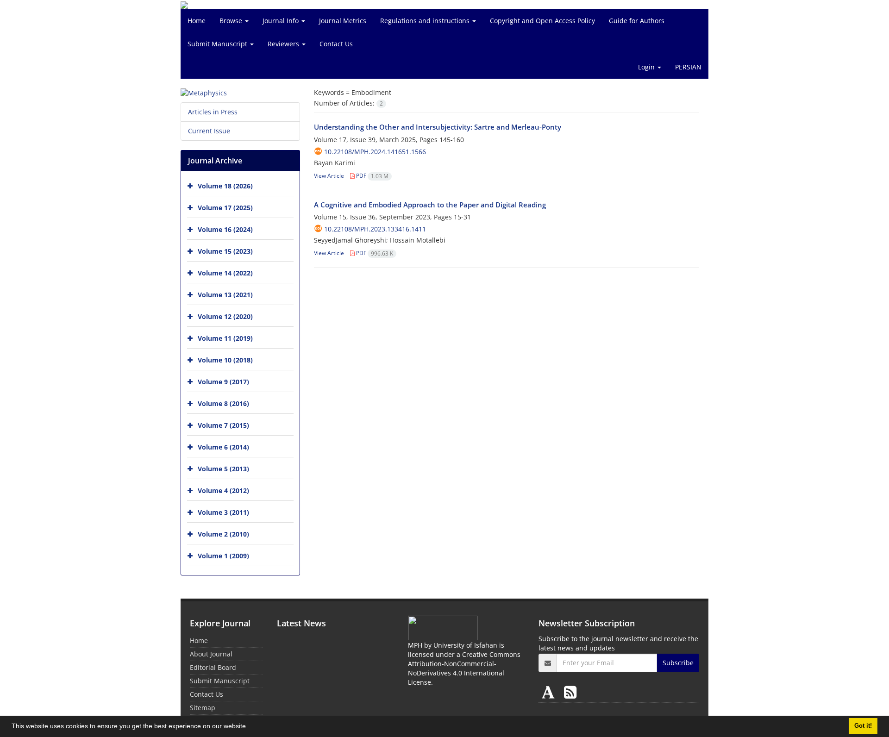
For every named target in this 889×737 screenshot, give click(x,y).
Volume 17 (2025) (225, 207)
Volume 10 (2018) (225, 360)
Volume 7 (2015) (223, 425)
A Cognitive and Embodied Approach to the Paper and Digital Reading (430, 204)
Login (647, 66)
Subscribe (678, 662)
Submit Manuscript (218, 43)
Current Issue (209, 130)
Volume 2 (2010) (223, 534)
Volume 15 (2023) (225, 251)
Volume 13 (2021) (225, 294)
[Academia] (550, 692)
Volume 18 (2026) (225, 185)
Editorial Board (213, 667)
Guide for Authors (636, 20)
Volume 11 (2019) (225, 338)
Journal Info (282, 20)
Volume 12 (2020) (225, 316)
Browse (231, 20)
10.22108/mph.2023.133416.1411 (375, 229)
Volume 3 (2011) (223, 512)
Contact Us (336, 43)
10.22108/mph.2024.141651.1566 (375, 151)
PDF (371, 176)
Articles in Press (213, 111)
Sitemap (202, 707)
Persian (688, 66)
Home (197, 20)
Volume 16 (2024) (225, 229)
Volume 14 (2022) (225, 273)
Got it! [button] (863, 726)
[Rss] (570, 692)
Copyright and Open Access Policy (542, 20)
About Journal (211, 654)
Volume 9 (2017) (223, 381)
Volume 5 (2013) (223, 468)
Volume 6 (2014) (223, 447)
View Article (329, 176)
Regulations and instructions (425, 20)
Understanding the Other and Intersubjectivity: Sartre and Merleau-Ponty (437, 126)
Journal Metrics (342, 20)
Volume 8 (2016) (223, 403)
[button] (251, 727)
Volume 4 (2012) (223, 490)
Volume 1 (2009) (223, 555)
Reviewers (284, 43)
